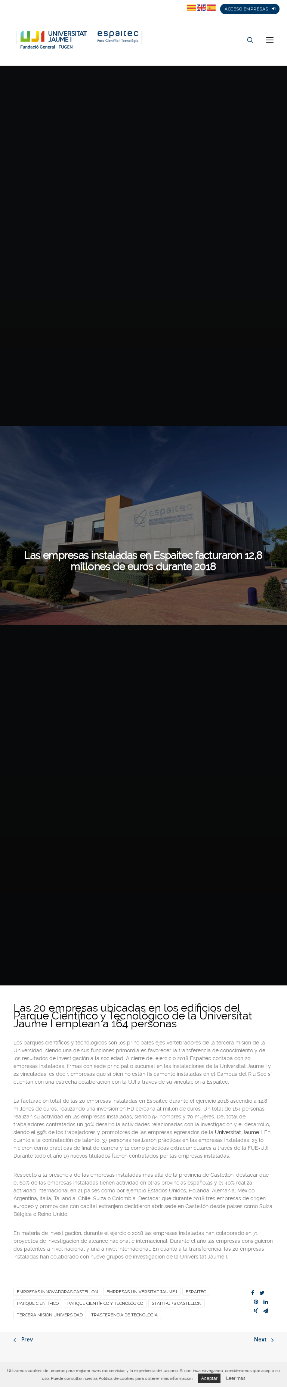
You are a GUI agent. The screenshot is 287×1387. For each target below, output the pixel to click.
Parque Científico (38, 1303)
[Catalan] (192, 7)
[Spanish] (211, 7)
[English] (202, 7)
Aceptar (209, 1378)
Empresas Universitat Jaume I (142, 1291)
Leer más (236, 1378)
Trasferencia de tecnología (124, 1315)
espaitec (196, 1291)
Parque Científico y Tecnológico (105, 1303)
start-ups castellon (176, 1303)
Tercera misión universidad (50, 1315)
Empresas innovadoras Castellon (57, 1291)
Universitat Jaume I (238, 1132)
